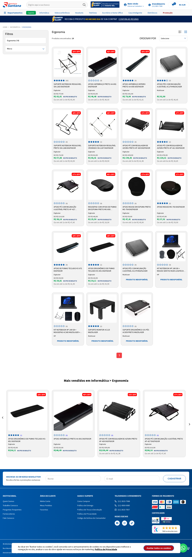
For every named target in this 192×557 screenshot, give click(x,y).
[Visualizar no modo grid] (185, 32)
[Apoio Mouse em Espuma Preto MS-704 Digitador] (137, 185)
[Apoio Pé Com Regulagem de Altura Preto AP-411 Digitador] (171, 124)
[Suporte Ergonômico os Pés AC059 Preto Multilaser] (137, 308)
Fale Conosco (8, 518)
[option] (27, 423)
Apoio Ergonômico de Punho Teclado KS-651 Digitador (101, 269)
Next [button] (189, 421)
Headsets (79, 12)
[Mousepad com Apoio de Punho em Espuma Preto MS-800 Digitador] (102, 185)
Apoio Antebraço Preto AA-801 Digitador (102, 85)
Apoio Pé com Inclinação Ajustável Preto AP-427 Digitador (65, 208)
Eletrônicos (152, 12)
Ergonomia (26, 27)
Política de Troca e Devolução (89, 509)
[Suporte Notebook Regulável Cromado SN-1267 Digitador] (102, 124)
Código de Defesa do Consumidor (91, 518)
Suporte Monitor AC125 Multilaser (99, 330)
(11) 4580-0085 (124, 505)
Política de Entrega (85, 505)
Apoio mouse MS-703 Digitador (171, 207)
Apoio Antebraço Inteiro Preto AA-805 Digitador (134, 85)
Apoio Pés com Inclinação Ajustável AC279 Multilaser (169, 85)
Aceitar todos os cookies (159, 548)
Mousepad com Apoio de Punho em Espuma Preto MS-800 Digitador (102, 208)
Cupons (31, 12)
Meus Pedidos (46, 505)
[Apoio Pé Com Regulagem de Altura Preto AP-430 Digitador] (137, 124)
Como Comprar (83, 501)
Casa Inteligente (135, 12)
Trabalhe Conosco (10, 505)
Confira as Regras (129, 19)
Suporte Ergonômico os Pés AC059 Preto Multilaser (136, 330)
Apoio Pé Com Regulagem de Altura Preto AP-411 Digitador (171, 146)
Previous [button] (2, 421)
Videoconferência (62, 12)
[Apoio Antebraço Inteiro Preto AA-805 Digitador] (137, 63)
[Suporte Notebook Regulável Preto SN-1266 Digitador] (68, 124)
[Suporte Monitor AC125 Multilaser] (102, 308)
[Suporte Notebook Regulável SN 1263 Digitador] (68, 63)
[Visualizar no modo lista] (180, 32)
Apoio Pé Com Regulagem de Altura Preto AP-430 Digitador (136, 146)
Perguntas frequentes (12, 509)
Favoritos (44, 509)
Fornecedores (9, 514)
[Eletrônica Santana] (12, 5)
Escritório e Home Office (112, 12)
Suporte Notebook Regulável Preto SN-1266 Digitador (67, 146)
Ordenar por (148, 38)
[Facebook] (117, 523)
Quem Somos (8, 501)
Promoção (168, 12)
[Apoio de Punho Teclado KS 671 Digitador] (68, 247)
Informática (44, 12)
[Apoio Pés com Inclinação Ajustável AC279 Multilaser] (171, 63)
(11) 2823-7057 (124, 509)
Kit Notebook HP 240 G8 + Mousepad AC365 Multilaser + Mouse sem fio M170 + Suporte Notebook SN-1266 (67, 331)
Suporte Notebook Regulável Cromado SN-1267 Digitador (102, 146)
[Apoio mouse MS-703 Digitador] (171, 185)
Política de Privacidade (106, 549)
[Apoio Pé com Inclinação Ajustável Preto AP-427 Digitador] (68, 185)
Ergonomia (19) (13, 40)
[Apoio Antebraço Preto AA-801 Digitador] (102, 63)
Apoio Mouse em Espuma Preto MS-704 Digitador (137, 208)
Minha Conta (45, 501)
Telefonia (93, 12)
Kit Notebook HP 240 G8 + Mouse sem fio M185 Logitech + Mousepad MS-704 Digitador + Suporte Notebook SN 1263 (171, 269)
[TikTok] (131, 523)
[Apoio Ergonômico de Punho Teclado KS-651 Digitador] (102, 247)
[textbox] (57, 5)
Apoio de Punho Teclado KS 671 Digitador (68, 269)
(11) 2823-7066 (124, 501)
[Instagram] (124, 523)
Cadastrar (174, 478)
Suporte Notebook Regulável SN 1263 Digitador (67, 85)
